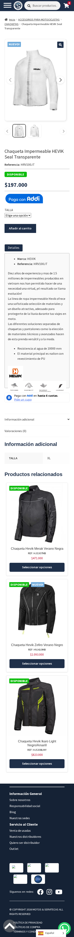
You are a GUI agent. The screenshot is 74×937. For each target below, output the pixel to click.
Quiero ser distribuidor (24, 843)
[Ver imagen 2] (34, 130)
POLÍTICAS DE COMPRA (26, 927)
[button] (60, 45)
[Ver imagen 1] (19, 130)
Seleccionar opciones (37, 567)
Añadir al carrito (20, 228)
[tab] (14, 247)
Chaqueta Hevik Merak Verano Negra (37, 548)
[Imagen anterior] (11, 80)
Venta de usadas (20, 830)
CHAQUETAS (12, 24)
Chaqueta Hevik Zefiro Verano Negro (37, 645)
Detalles (13, 248)
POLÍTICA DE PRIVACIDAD (27, 922)
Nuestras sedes (19, 818)
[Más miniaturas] (63, 131)
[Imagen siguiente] (60, 80)
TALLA (9, 210)
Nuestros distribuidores (25, 837)
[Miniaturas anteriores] (8, 131)
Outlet (14, 849)
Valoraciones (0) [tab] (15, 431)
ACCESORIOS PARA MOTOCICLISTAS (39, 19)
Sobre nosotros (19, 800)
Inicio (12, 19)
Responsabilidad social (24, 806)
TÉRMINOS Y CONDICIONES (29, 931)
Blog (12, 812)
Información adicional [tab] (19, 419)
